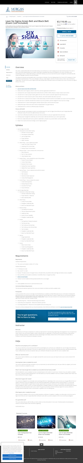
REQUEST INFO (71, 60)
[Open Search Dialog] (75, 2)
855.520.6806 (8, 86)
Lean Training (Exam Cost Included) (25, 433)
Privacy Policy (43, 459)
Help (56, 453)
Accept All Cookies (12, 455)
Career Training (34, 451)
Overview (8, 67)
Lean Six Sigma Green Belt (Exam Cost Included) (45, 433)
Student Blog (68, 451)
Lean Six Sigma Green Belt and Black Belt (26, 88)
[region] (12, 452)
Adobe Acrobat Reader (22, 276)
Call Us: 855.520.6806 (72, 16)
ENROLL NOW (66, 32)
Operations (19, 16)
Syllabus (8, 69)
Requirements (9, 72)
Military (56, 451)
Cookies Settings (12, 458)
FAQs (7, 77)
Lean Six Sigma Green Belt (66, 307)
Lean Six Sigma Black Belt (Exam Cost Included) (65, 433)
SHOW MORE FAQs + (20, 406)
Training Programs (12, 16)
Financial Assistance (59, 452)
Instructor (8, 75)
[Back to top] (41, 449)
